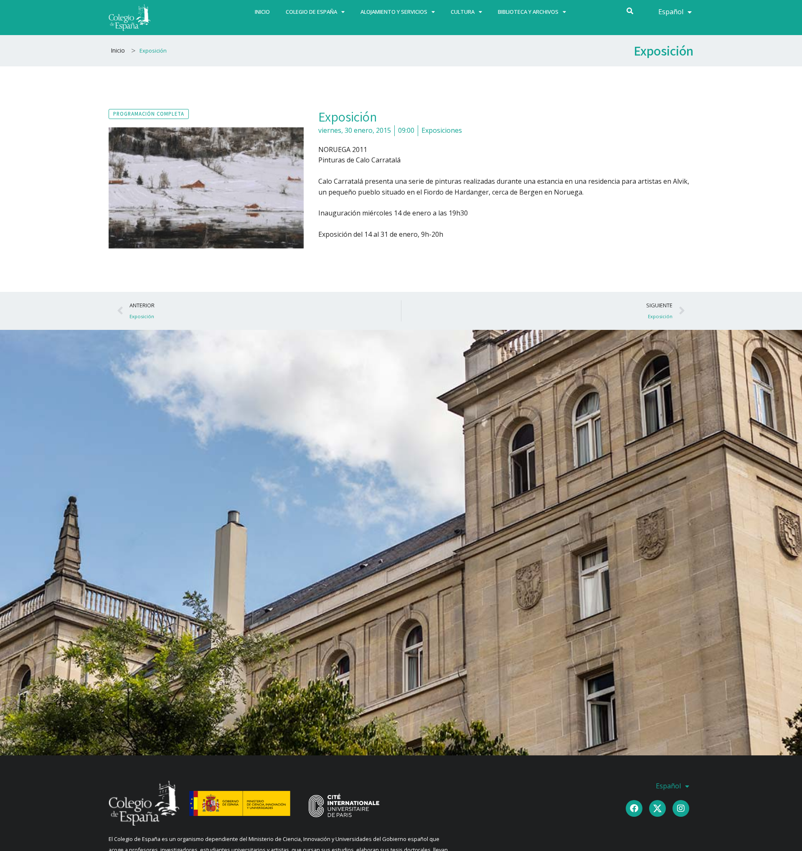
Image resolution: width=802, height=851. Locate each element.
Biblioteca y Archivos (528, 11)
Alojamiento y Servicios (393, 11)
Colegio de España (311, 11)
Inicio (262, 11)
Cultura (463, 11)
